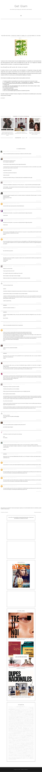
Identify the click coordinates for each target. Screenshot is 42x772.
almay (15, 708)
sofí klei (25, 751)
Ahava (9, 708)
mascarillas (10, 737)
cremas (9, 719)
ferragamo (30, 724)
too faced (32, 754)
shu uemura (29, 750)
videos (19, 757)
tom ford (26, 754)
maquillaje (29, 735)
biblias (18, 712)
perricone (11, 744)
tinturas (15, 754)
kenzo (27, 729)
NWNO (33, 741)
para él (14, 743)
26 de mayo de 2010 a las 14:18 (20, 255)
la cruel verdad (31, 730)
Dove (12, 721)
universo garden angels (23, 756)
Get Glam (21, 6)
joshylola (5, 462)
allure (13, 708)
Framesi (15, 725)
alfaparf (11, 708)
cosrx (30, 718)
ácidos (20, 706)
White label (9, 759)
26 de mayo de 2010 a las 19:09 (11, 282)
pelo (25, 743)
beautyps (20, 711)
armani (22, 709)
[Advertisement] (21, 27)
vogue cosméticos (22, 758)
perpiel (9, 744)
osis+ (24, 742)
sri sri (17, 752)
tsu (8, 756)
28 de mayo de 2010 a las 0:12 (16, 422)
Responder (38, 179)
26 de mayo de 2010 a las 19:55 (13, 305)
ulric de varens (12, 756)
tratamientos (16, 755)
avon (11, 710)
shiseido (25, 750)
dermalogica (10, 720)
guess (19, 726)
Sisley (15, 751)
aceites (17, 706)
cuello (16, 719)
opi (21, 742)
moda (24, 739)
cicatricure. (30, 716)
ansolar (25, 708)
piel (23, 744)
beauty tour (16, 711)
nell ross (32, 740)
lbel (24, 733)
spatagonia (14, 752)
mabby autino (21, 734)
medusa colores (31, 737)
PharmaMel (18, 744)
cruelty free (13, 719)
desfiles (25, 720)
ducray (14, 721)
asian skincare (25, 709)
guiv (22, 726)
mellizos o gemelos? (11, 738)
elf (14, 722)
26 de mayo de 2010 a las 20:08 (13, 312)
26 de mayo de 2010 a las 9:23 (16, 158)
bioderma (27, 712)
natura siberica (18, 740)
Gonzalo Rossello (7, 210)
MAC (23, 734)
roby (9, 749)
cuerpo (18, 719)
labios (24, 731)
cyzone (23, 719)
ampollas (20, 708)
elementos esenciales (11, 722)
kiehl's (9, 730)
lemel (26, 733)
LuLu (4, 373)
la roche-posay (19, 731)
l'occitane (24, 730)
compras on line (17, 718)
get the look (32, 725)
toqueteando (10, 755)
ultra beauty (15, 756)
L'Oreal (27, 730)
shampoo (22, 750)
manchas (14, 735)
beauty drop (32, 710)
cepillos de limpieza (11, 716)
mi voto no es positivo (21, 738)
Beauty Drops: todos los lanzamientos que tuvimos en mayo (21, 133)
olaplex (13, 742)
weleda (31, 758)
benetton (15, 712)
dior (27, 720)
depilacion (28, 719)
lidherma (28, 733)
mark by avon (18, 736)
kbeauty (24, 729)
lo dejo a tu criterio (12, 734)
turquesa (5, 203)
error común (32, 722)
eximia (9, 724)
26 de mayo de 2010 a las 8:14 (15, 151)
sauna (28, 749)
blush (24, 713)
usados (9, 757)
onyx (20, 742)
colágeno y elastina (19, 717)
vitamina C (32, 757)
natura (14, 740)
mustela (30, 739)
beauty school (11, 711)
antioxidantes (17, 709)
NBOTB (28, 740)
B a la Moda (6, 431)
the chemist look (20, 753)
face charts (19, 724)
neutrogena (13, 741)
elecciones (32, 721)
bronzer (12, 714)
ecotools (25, 721)
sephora (16, 750)
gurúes (25, 726)
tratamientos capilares (21, 755)
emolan (29, 722)
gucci (15, 726)
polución (12, 746)
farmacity (22, 724)
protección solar (21, 747)
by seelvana (22, 714)
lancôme (12, 733)
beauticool (28, 710)
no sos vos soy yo (24, 741)
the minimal (30, 753)
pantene (32, 742)
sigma (31, 750)
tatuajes (29, 752)
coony (24, 718)
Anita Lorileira (6, 158)
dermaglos (32, 719)
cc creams (22, 715)
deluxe (26, 719)
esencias (11, 723)
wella (33, 758)
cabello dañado (31, 714)
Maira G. (26, 769)
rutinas (21, 749)
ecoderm (23, 721)
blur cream (21, 713)
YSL (12, 759)
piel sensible (17, 745)
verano (15, 757)
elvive (23, 722)
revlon (30, 748)
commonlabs (28, 717)
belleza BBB (29, 711)
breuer (10, 714)
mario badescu (13, 736)
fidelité (33, 724)
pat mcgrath (17, 743)
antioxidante (11, 709)
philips (21, 744)
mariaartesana (6, 322)
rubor (17, 749)
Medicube (27, 737)
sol (26, 751)
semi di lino (13, 750)
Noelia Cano (6, 151)
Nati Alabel (6, 238)
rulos (19, 749)
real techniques (17, 748)
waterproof (27, 758)
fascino (25, 724)
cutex (20, 719)
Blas (18, 713)
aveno (9, 710)
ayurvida (13, 710)
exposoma (15, 724)
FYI (18, 725)
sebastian (9, 750)
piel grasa (26, 744)
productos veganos (14, 747)
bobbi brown (27, 713)
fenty (28, 724)
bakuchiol (16, 710)
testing (31, 752)
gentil (22, 725)
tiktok (13, 754)
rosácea (12, 749)
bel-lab (25, 711)
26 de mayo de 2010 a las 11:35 (14, 203)
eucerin (19, 723)
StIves (22, 752)
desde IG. (22, 720)
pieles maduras (24, 745)
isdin (11, 729)
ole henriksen (16, 742)
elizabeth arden (19, 722)
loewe (16, 734)
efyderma (28, 721)
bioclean (25, 712)
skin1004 (18, 751)
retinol (27, 748)
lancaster (9, 733)
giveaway (9, 726)
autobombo (29, 709)
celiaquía (25, 715)
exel (25, 723)
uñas (28, 756)
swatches (24, 752)
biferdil (20, 712)
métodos (16, 738)
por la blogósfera (22, 746)
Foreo (11, 725)
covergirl (32, 718)
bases (19, 710)
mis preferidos (20, 739)
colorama (24, 717)
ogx (8, 742)
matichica (5, 229)
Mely (4, 282)
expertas (12, 724)
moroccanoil (27, 739)
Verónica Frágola (7, 182)
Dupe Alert (19, 721)
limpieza (32, 733)
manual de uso (23, 735)
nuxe (30, 741)
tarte (27, 752)
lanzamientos (17, 733)
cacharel (9, 715)
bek (23, 711)
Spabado (11, 752)
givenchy (12, 726)
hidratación (20, 728)
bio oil (22, 712)
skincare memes (21, 751)
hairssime (27, 726)
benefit (13, 712)
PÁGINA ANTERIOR (37, 512)
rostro (15, 749)
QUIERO (9, 748)
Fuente (21, 58)
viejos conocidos (23, 757)
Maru (4, 248)
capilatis (15, 715)
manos (17, 735)
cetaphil (18, 716)
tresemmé (32, 755)
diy (29, 720)
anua (20, 709)
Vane (4, 469)
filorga (9, 725)
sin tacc (12, 751)
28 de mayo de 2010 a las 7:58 (24, 442)
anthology (28, 708)
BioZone (15, 713)
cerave (15, 716)
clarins (33, 716)
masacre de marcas (27, 736)
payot (20, 743)
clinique (14, 717)
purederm (32, 747)
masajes (32, 736)
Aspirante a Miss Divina (8, 255)
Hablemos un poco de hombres (10, 442)
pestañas (15, 744)
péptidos (28, 743)
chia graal (24, 716)
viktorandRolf (27, 757)
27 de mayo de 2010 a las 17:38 (11, 373)
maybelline (23, 737)
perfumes (32, 743)
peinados (22, 743)
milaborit (13, 739)
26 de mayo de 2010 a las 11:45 (18, 210)
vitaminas (10, 758)
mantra (20, 735)
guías (21, 726)
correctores (27, 718)
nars (12, 740)
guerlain (17, 726)
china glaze (26, 716)
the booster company (14, 753)
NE (30, 740)
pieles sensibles (31, 745)
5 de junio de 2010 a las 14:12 (14, 462)
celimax (28, 715)
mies (10, 739)
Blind (19, 713)
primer (9, 747)
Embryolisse (25, 722)
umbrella (19, 756)
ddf (24, 719)
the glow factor (25, 753)
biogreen (30, 712)
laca (33, 731)
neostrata (9, 741)
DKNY (30, 720)
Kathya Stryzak (7, 422)
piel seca (12, 745)
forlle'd (13, 725)
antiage (32, 708)
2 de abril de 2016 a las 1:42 (11, 477)
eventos (21, 723)
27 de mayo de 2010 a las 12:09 (13, 353)
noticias (29, 741)
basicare (21, 710)
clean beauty (10, 717)
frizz (17, 725)
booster (31, 713)
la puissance (14, 731)
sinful (14, 751)
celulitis (30, 715)
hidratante (25, 728)
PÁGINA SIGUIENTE (4, 512)
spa (9, 752)
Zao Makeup (14, 759)
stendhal (20, 752)
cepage (32, 715)
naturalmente (24, 740)
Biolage (33, 712)
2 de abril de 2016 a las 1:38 (11, 469)
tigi (11, 754)
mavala (16, 737)
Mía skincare (29, 738)
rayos (13, 748)
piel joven (30, 744)
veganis (12, 757)
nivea (20, 741)
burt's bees (18, 714)
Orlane (23, 742)
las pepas (22, 733)
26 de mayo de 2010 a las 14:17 (12, 248)
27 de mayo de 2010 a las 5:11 (17, 345)
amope (17, 708)
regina (25, 748)
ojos (11, 742)
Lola (4, 329)
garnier (20, 725)
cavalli (17, 715)
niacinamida (17, 741)
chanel (20, 716)
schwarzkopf (32, 749)
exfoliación (28, 723)
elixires (16, 722)
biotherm (12, 713)
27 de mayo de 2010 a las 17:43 (19, 384)
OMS (18, 742)
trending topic (28, 755)
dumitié (17, 721)
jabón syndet (16, 729)
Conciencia (21, 718)
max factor (19, 737)
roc (10, 749)
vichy (17, 757)
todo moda (22, 754)
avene (33, 709)
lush (18, 734)
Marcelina (5, 362)
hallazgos (30, 726)
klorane (13, 730)
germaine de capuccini (26, 725)
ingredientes (26, 728)
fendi (26, 724)
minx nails (16, 739)
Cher (21, 716)
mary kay (21, 736)
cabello (26, 714)
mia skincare (26, 738)
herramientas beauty (12, 728)
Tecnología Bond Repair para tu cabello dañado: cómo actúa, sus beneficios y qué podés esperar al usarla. (7, 134)
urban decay (32, 756)
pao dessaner (10, 743)
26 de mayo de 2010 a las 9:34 (19, 182)
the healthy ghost (7, 345)
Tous (13, 755)
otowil (26, 742)
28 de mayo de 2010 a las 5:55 (14, 431)
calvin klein (12, 715)
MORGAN (5, 192)
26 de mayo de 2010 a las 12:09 (14, 229)
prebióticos (29, 746)
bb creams (24, 710)
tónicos (29, 754)
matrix (14, 737)
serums (19, 750)
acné (22, 706)
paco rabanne (29, 742)
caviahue (19, 715)
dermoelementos (14, 720)
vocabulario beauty (15, 758)
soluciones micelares (30, 751)
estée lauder (15, 723)
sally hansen (25, 749)
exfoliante (32, 723)
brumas (15, 714)
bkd (16, 713)
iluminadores (10, 728)
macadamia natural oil (28, 734)
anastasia (23, 708)
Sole (4, 412)
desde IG (19, 720)
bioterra (9, 713)
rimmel (32, 748)
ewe (24, 723)
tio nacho (18, 754)
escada (9, 723)
